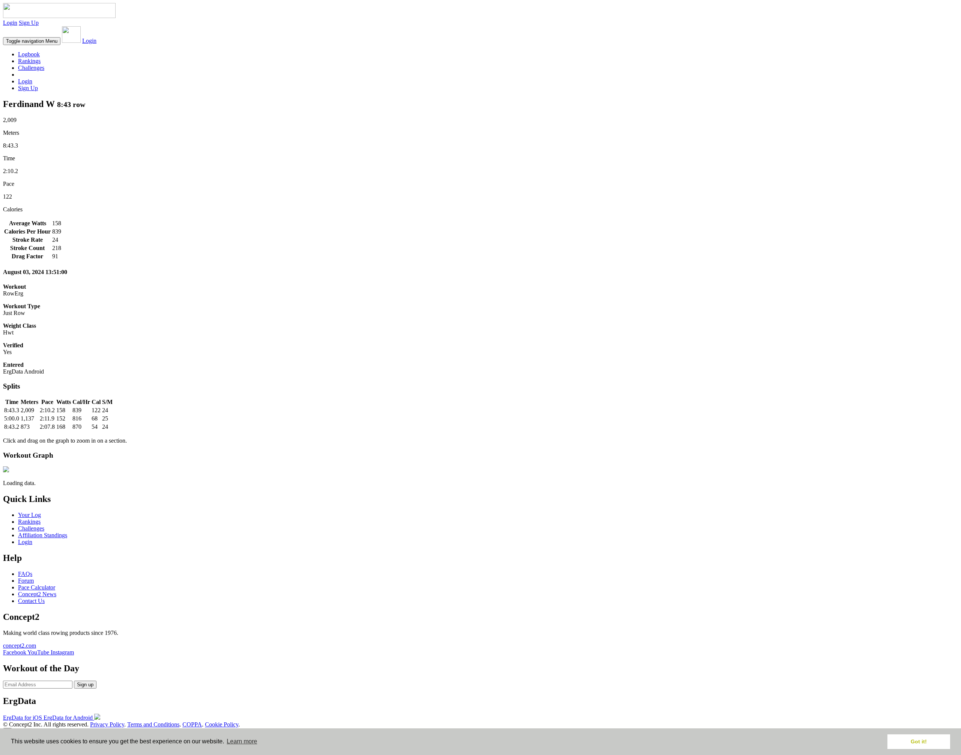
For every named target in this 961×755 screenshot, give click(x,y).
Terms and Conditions (153, 724)
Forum (26, 580)
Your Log (29, 515)
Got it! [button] (919, 741)
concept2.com (19, 645)
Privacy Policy (107, 724)
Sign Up (29, 23)
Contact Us (31, 601)
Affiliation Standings (42, 535)
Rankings (29, 61)
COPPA (192, 724)
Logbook (29, 54)
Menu (31, 41)
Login (10, 23)
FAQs (25, 574)
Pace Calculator (36, 587)
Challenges (31, 68)
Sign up (85, 684)
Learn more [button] (242, 741)
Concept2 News (37, 594)
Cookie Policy (221, 724)
